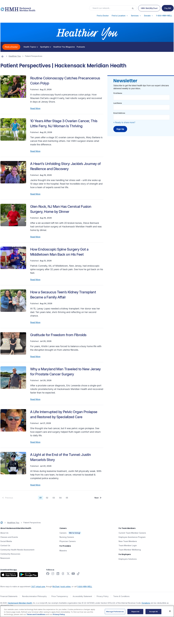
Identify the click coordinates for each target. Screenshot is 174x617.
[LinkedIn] (57, 573)
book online (66, 586)
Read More (35, 108)
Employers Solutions (128, 559)
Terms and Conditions (35, 614)
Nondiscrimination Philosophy (34, 596)
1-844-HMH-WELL (84, 586)
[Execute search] (134, 8)
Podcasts (81, 47)
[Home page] (2, 56)
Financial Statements (8, 596)
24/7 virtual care (38, 586)
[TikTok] (78, 573)
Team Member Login (128, 545)
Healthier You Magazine (64, 47)
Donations (146, 603)
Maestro (63, 550)
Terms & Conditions (121, 596)
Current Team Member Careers (132, 533)
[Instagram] (52, 573)
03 (54, 498)
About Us (4, 533)
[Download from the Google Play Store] (28, 574)
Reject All (135, 611)
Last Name (117, 103)
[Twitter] (68, 573)
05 (67, 498)
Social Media (6, 541)
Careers (62, 533)
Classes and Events (9, 537)
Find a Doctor (11, 47)
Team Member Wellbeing (130, 550)
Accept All (153, 611)
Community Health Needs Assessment (17, 550)
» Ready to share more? (124, 122)
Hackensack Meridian (20, 603)
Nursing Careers (66, 537)
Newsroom (5, 558)
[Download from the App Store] (9, 574)
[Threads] (63, 573)
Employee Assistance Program (132, 537)
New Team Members (128, 541)
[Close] (170, 611)
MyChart (55, 586)
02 (47, 498)
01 (40, 498)
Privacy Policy (103, 596)
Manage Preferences (115, 611)
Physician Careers (67, 541)
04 (60, 498)
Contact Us (5, 545)
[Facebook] (47, 573)
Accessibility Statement (82, 596)
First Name (117, 93)
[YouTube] (73, 573)
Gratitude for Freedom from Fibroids (58, 335)
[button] (102, 15)
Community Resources (10, 554)
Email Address (119, 113)
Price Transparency (59, 596)
